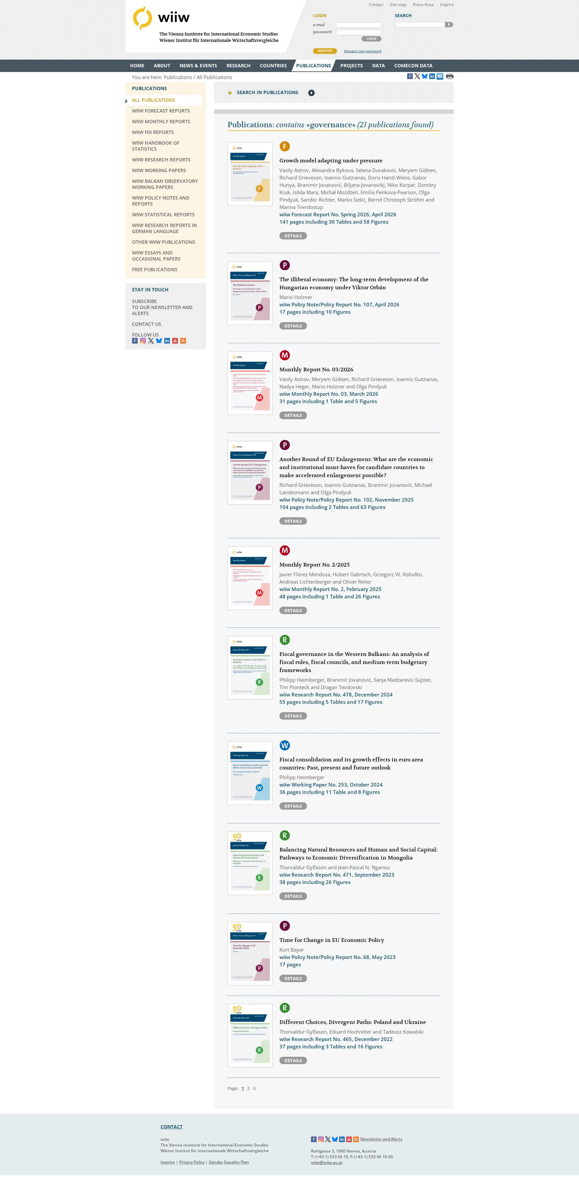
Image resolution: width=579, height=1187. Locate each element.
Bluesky (159, 341)
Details (293, 236)
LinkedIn (167, 341)
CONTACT (171, 1126)
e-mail (319, 24)
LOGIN (371, 38)
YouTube (175, 341)
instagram (143, 341)
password (322, 31)
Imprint (447, 4)
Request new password (362, 51)
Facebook (135, 341)
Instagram (321, 1139)
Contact (376, 4)
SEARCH (449, 24)
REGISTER (325, 51)
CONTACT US (146, 324)
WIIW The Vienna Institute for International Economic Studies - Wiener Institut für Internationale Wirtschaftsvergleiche (215, 26)
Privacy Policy (191, 1162)
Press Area (423, 4)
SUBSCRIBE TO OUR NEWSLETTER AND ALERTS (162, 307)
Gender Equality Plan (229, 1162)
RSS (183, 341)
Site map (398, 4)
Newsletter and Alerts (381, 1139)
